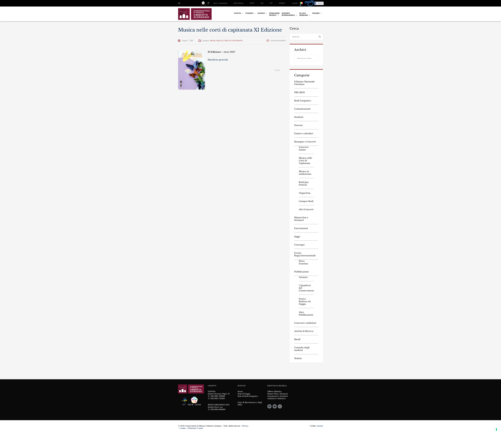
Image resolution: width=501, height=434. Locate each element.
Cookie (183, 428)
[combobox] (306, 58)
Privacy (245, 426)
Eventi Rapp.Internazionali (304, 254)
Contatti (294, 3)
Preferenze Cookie (195, 428)
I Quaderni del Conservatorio (306, 288)
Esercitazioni (301, 228)
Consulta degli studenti (301, 348)
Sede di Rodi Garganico (248, 396)
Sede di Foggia (244, 394)
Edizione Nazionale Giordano (304, 82)
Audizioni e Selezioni (276, 398)
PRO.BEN (316, 13)
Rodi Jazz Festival (304, 183)
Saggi (297, 236)
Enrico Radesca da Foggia (305, 301)
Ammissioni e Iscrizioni (277, 396)
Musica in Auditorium (305, 172)
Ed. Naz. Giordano (303, 13)
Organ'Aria (304, 193)
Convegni (299, 244)
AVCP (252, 3)
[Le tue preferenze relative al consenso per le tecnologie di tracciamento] (496, 429)
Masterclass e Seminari (301, 218)
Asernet (320, 426)
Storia (240, 391)
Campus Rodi (306, 201)
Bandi (297, 339)
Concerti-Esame (304, 148)
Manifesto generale (218, 59)
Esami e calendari (303, 133)
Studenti (249, 13)
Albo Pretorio (238, 3)
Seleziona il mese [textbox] (304, 58)
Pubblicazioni (301, 271)
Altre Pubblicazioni (306, 313)
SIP (271, 3)
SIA (262, 3)
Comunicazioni (302, 108)
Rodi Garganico (302, 100)
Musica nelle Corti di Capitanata (226, 41)
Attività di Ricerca (303, 331)
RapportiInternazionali (288, 13)
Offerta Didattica (274, 391)
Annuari (303, 277)
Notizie (298, 358)
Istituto (237, 13)
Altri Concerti (306, 209)
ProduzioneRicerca (274, 13)
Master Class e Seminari (277, 394)
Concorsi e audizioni (305, 323)
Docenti (261, 13)
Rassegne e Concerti (305, 141)
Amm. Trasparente (220, 3)
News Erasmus (303, 262)
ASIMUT (282, 3)
